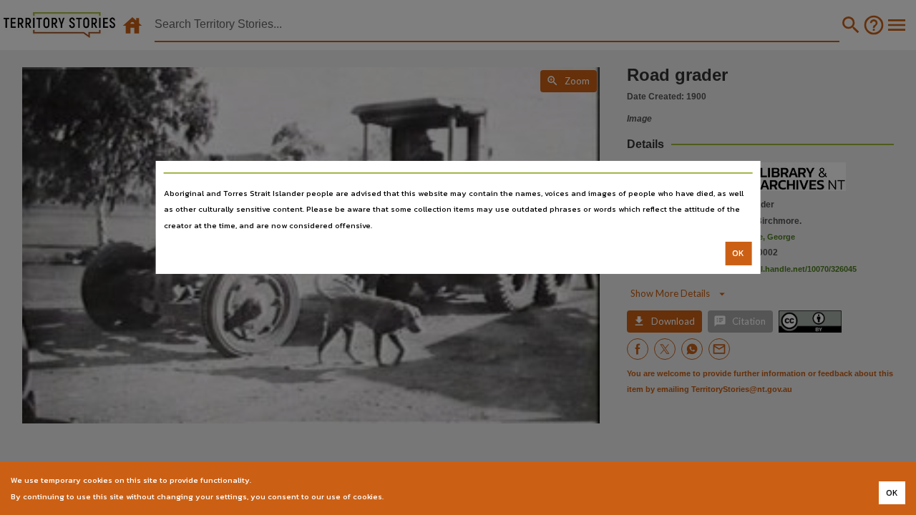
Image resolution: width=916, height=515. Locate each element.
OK (738, 253)
